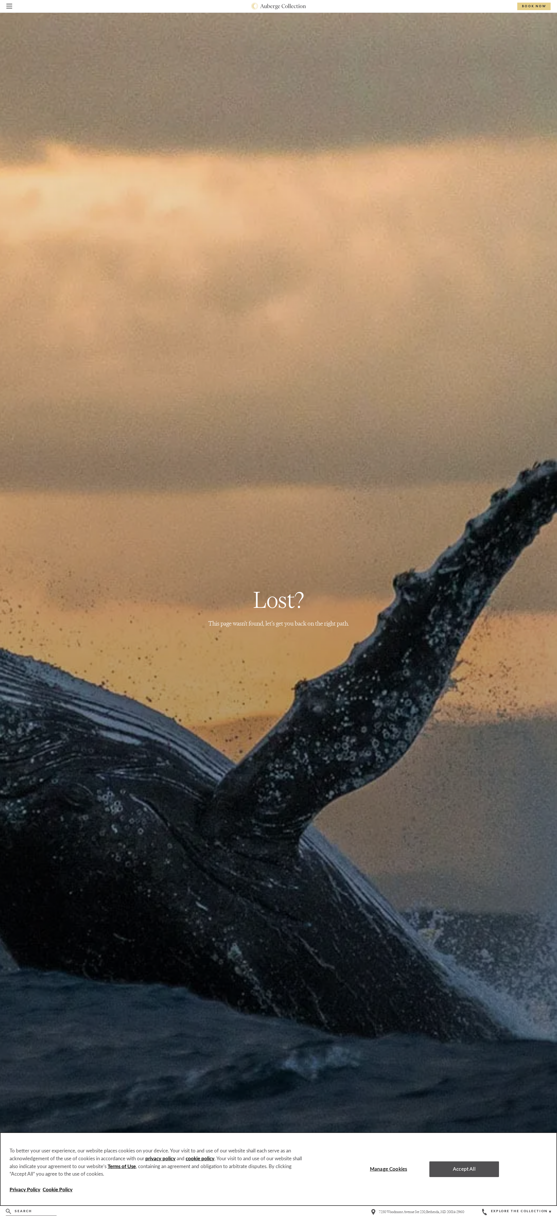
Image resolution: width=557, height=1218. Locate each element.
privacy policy (160, 1158)
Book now (534, 6)
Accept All (464, 1169)
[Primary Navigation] (9, 7)
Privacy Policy (25, 1189)
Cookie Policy (58, 1189)
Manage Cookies (388, 1169)
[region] (278, 1169)
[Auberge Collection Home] (278, 6)
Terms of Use (122, 1166)
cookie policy (200, 1158)
